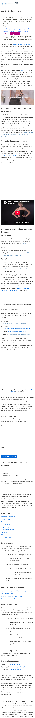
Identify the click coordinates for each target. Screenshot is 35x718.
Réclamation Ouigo (7, 593)
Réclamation (5, 535)
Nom (2, 447)
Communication (6, 522)
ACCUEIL (4, 701)
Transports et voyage (7, 529)
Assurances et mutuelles (8, 516)
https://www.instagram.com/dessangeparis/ (16, 328)
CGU (31, 701)
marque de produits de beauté (22, 44)
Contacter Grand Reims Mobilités (11, 596)
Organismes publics (7, 537)
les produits (25, 70)
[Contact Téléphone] (10, 3)
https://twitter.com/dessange (17, 331)
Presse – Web (5, 527)
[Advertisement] (17, 182)
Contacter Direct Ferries (20, 667)
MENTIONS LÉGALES (14, 701)
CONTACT (25, 701)
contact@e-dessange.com (9, 155)
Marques (4, 532)
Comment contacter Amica (9, 599)
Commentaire (6, 426)
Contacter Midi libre (15, 669)
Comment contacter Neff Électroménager (14, 591)
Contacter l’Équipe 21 (15, 664)
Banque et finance (6, 519)
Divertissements (6, 524)
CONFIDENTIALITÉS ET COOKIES (17, 703)
